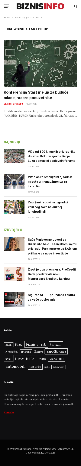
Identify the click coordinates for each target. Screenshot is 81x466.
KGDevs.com (48, 452)
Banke (38, 351)
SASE (8, 359)
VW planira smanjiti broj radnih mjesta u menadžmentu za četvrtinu (50, 181)
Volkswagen (58, 366)
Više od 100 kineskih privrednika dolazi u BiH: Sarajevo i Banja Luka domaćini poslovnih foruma (51, 156)
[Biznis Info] (40, 6)
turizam (55, 344)
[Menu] (6, 6)
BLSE (8, 344)
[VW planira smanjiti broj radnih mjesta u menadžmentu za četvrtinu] (14, 181)
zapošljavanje (56, 351)
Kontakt (9, 412)
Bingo (18, 344)
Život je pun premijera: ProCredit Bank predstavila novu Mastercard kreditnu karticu (52, 274)
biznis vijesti (36, 344)
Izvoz (41, 358)
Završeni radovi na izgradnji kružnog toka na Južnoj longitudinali (48, 206)
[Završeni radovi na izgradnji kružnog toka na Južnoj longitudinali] (14, 207)
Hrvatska (26, 351)
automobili (16, 366)
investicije (24, 358)
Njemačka (11, 351)
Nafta (47, 367)
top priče (35, 366)
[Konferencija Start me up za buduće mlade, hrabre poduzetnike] (40, 63)
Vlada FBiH (56, 359)
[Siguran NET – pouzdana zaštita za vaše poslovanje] (14, 299)
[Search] (75, 6)
